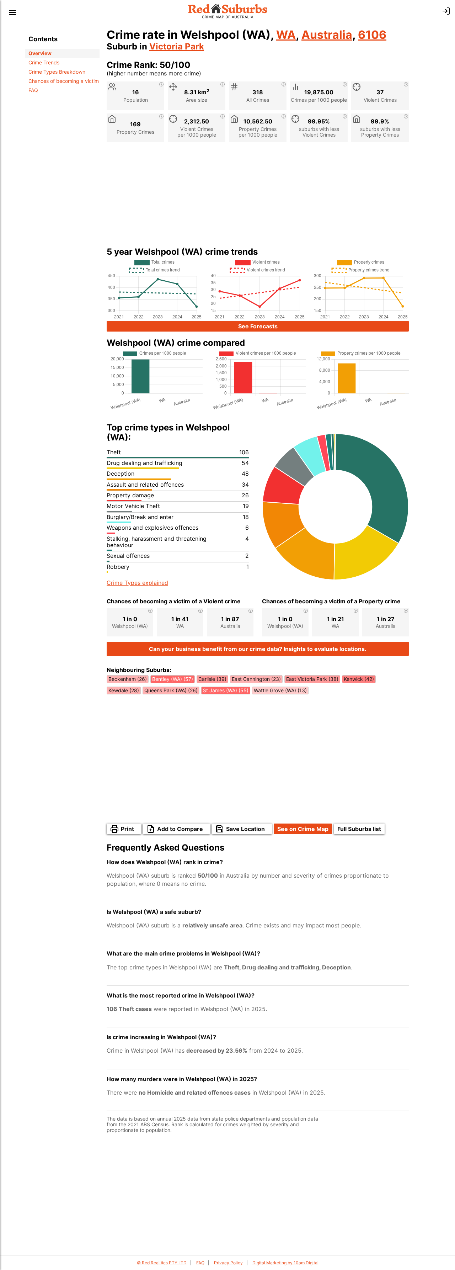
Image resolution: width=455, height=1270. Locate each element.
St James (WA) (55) (225, 690)
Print (127, 828)
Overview (40, 53)
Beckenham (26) (127, 679)
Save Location (245, 828)
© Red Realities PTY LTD (162, 1262)
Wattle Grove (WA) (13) (280, 690)
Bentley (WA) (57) (172, 679)
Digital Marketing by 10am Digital (285, 1262)
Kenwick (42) (359, 679)
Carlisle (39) (212, 679)
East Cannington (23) (256, 679)
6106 (372, 35)
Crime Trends (43, 62)
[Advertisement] (258, 197)
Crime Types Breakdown (56, 72)
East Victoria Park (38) (312, 679)
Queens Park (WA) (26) (171, 690)
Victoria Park (176, 46)
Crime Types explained (137, 582)
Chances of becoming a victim (63, 81)
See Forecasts (258, 326)
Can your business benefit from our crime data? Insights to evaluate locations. (257, 648)
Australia (326, 35)
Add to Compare (180, 828)
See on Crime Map (302, 828)
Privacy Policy (228, 1262)
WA (286, 35)
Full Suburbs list (359, 828)
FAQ (33, 90)
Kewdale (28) (123, 690)
